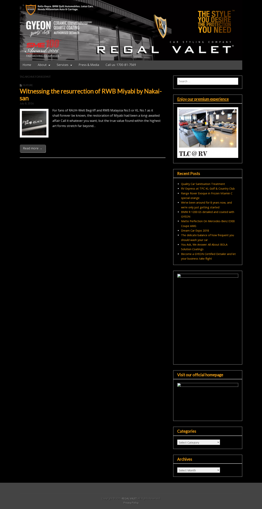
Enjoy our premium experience (203, 99)
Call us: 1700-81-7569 (121, 65)
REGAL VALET (129, 498)
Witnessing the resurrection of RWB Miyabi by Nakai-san (91, 94)
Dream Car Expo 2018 (195, 230)
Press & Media (89, 65)
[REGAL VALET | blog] (131, 30)
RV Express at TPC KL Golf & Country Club (208, 188)
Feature (28, 85)
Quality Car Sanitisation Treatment (203, 184)
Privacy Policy (131, 502)
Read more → (32, 148)
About (42, 65)
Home (27, 65)
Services (62, 65)
